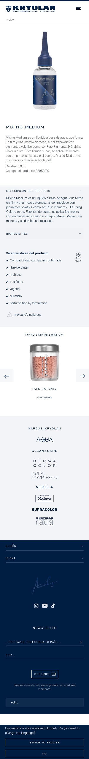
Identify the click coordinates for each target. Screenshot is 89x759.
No (44, 753)
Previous (6, 375)
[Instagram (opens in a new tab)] (36, 605)
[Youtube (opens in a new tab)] (44, 605)
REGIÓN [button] (11, 546)
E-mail (10, 655)
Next (82, 375)
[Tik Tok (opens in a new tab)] (53, 605)
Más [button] (14, 703)
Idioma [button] (11, 558)
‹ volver (10, 20)
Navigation (79, 7)
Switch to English (45, 742)
